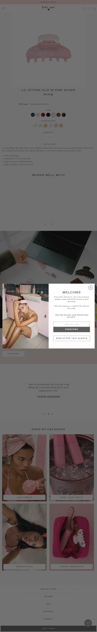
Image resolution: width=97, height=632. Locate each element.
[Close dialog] (91, 287)
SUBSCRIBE (71, 329)
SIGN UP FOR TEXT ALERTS (71, 338)
